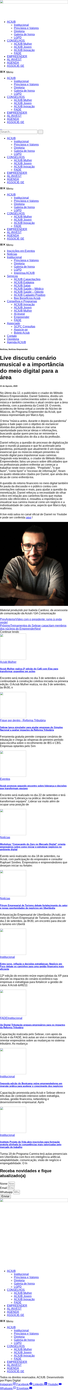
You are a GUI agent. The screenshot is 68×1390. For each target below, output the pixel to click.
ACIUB (11, 21)
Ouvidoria (13, 339)
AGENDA (13, 62)
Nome (4, 1183)
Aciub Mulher (8, 661)
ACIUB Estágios (24, 282)
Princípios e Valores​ (26, 28)
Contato (12, 335)
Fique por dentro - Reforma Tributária (23, 720)
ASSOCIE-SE (15, 65)
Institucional (21, 24)
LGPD (18, 37)
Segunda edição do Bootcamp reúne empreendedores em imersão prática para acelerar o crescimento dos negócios (31, 1084)
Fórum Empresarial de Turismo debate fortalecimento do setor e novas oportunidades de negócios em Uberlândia (33, 906)
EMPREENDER (17, 56)
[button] (34, 72)
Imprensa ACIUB (24, 272)
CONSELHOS (16, 40)
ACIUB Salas (22, 285)
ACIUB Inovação (24, 50)
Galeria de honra (24, 34)
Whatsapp (6, 1192)
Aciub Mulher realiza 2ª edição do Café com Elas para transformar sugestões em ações (29, 670)
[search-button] (40, 132)
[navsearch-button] (1, 128)
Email (4, 1187)
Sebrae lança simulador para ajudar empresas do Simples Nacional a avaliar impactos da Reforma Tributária (31, 728)
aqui (28, 517)
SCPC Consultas (24, 326)
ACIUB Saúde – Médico (29, 288)
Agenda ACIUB (16, 342)
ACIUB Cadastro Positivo (29, 294)
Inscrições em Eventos (21, 250)
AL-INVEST (14, 59)
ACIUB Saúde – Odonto (29, 291)
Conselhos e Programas (22, 301)
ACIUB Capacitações (27, 279)
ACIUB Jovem (23, 46)
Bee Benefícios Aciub (27, 298)
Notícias (12, 254)
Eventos (5, 778)
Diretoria (19, 31)
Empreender (21, 317)
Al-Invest (19, 313)
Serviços (12, 276)
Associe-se (21, 329)
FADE (17, 53)
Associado (13, 323)
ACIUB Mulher (23, 43)
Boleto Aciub (22, 332)
